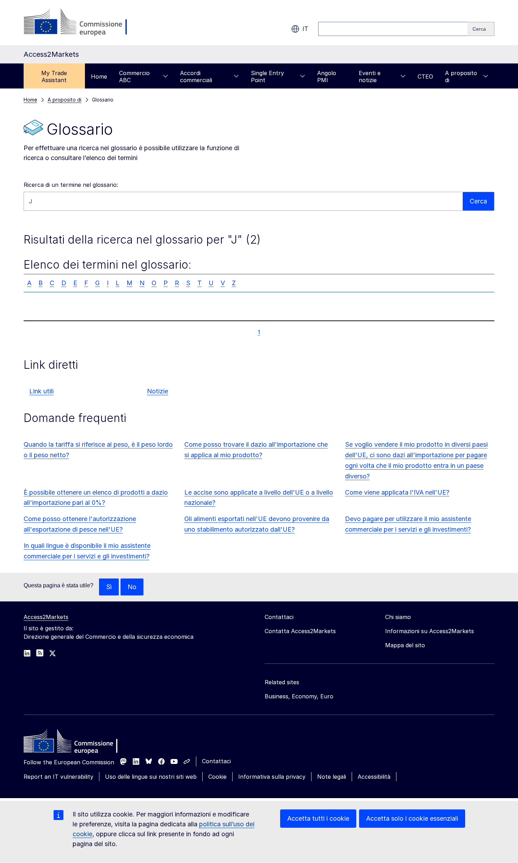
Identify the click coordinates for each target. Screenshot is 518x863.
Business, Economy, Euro (299, 696)
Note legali (331, 776)
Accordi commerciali (196, 76)
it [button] (305, 28)
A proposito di (461, 76)
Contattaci (216, 761)
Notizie (157, 391)
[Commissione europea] (80, 22)
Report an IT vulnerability (58, 776)
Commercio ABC (134, 76)
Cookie (217, 776)
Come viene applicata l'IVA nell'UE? (397, 492)
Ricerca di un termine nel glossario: (71, 184)
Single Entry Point (267, 76)
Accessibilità (374, 776)
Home (99, 76)
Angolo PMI (326, 76)
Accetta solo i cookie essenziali (412, 818)
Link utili (41, 391)
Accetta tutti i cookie (318, 818)
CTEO (425, 76)
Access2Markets (46, 616)
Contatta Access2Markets (300, 631)
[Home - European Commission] (75, 743)
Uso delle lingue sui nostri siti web (151, 776)
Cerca (478, 201)
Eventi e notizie (370, 76)
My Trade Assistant (54, 76)
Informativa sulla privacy (272, 776)
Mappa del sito (405, 645)
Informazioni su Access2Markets (429, 631)
